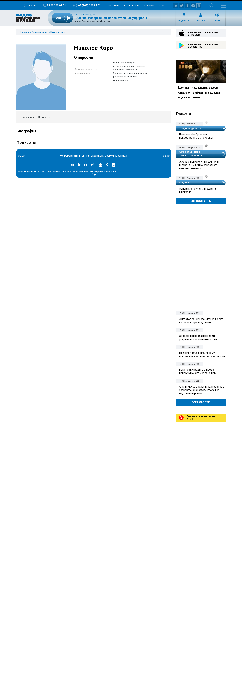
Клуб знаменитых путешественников (191, 154)
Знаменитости (39, 32)
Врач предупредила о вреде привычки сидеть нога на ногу (197, 371)
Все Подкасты (200, 201)
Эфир (217, 20)
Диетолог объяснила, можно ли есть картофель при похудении (201, 320)
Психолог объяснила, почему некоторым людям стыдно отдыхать (202, 354)
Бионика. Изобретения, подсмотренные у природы (111, 18)
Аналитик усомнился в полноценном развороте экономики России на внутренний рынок (201, 390)
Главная (24, 32)
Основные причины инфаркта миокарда (197, 190)
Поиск (211, 5)
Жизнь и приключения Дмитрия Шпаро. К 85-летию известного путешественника (199, 165)
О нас (162, 5)
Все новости (201, 402)
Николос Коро (57, 32)
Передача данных (89, 15)
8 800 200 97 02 (56, 5)
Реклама (149, 5)
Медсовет (185, 183)
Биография (27, 117)
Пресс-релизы (131, 5)
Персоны (200, 20)
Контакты (113, 5)
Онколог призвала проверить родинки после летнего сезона (198, 337)
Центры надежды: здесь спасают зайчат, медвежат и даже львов (200, 92)
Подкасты (183, 20)
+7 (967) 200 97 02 (89, 5)
